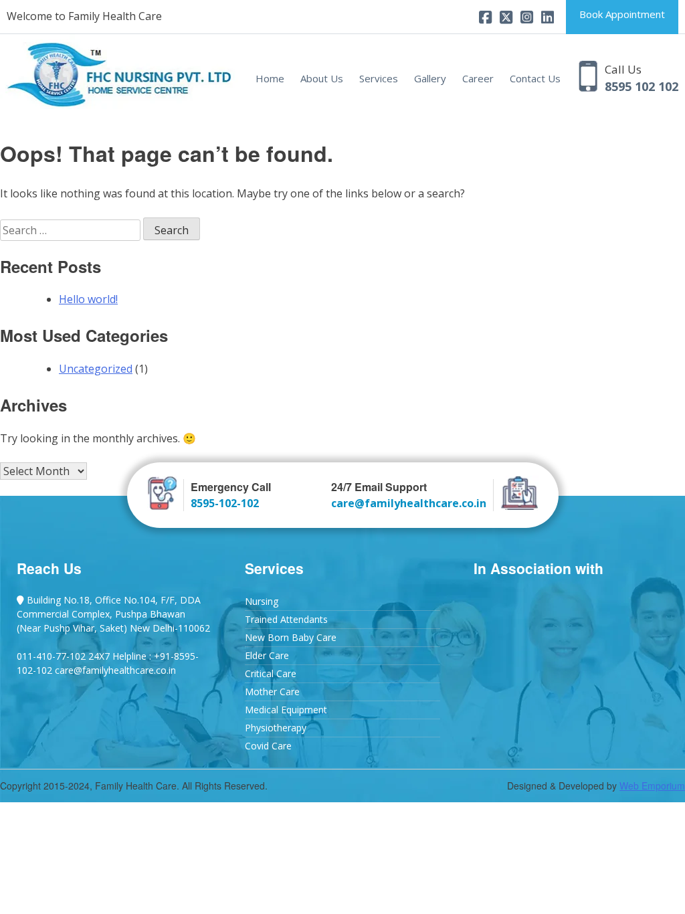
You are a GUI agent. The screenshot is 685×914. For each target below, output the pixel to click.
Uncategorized (95, 368)
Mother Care (272, 691)
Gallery (430, 78)
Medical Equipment (286, 709)
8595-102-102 (225, 503)
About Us (321, 78)
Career (478, 78)
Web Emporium (652, 785)
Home (270, 78)
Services (378, 78)
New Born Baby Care (290, 637)
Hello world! (88, 299)
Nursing (261, 601)
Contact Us (535, 78)
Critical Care (270, 673)
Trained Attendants (286, 619)
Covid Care (268, 745)
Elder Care (267, 655)
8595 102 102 (641, 86)
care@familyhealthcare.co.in (408, 503)
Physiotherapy (275, 727)
